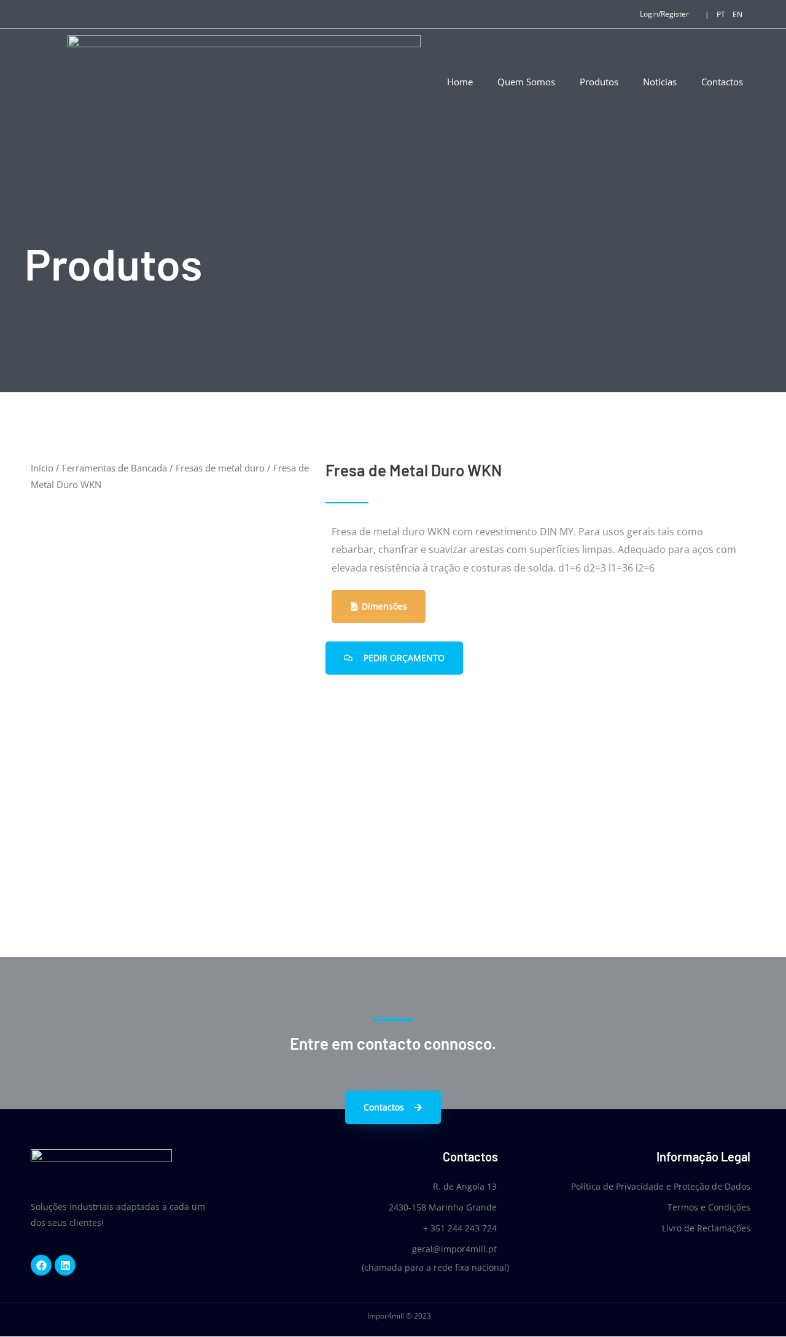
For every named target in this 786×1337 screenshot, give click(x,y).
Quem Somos (526, 82)
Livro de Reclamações (706, 1228)
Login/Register (664, 14)
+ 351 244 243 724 (460, 1228)
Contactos (722, 82)
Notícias (660, 82)
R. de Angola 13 (465, 1186)
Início (42, 468)
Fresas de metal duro (220, 468)
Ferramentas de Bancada (114, 468)
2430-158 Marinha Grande (443, 1207)
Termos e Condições (708, 1207)
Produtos (599, 82)
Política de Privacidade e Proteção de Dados (660, 1186)
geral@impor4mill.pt (454, 1249)
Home (460, 82)
